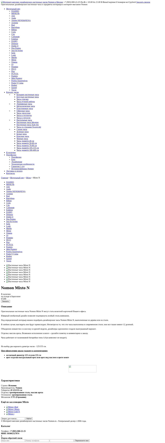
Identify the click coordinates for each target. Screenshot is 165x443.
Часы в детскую (23, 118)
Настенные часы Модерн (27, 122)
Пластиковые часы (24, 108)
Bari (13, 25)
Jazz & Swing (17, 50)
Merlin (14, 57)
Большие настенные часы (27, 94)
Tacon (13, 90)
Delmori (14, 43)
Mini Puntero (16, 78)
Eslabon (14, 39)
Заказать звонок (143, 2)
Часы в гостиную (24, 115)
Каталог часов (12, 92)
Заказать (5, 301)
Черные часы (22, 138)
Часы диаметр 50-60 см (26, 143)
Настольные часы (24, 120)
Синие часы (21, 129)
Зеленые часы (22, 132)
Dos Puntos (16, 48)
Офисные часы (23, 111)
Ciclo (13, 32)
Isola (13, 53)
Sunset (14, 88)
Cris (13, 34)
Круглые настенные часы (27, 97)
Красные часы (22, 136)
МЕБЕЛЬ (15, 13)
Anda (13, 18)
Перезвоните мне (82, 441)
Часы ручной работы (25, 101)
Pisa (13, 71)
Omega (14, 62)
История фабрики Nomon (22, 169)
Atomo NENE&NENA (21, 20)
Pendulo (14, 67)
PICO (13, 69)
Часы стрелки (22, 99)
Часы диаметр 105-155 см (27, 148)
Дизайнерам (16, 162)
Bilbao (14, 30)
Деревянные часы (24, 104)
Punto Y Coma (17, 83)
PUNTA (14, 74)
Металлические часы (25, 106)
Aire (13, 16)
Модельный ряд (13, 9)
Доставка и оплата (14, 171)
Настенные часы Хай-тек (27, 125)
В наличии (11, 152)
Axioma (14, 23)
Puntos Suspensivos (19, 81)
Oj (12, 64)
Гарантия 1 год (17, 166)
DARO (14, 41)
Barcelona (15, 27)
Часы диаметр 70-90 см (26, 145)
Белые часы (21, 134)
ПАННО (15, 11)
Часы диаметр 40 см (25, 141)
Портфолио (11, 155)
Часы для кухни (23, 113)
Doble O (14, 46)
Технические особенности (22, 164)
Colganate (15, 37)
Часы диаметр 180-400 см (27, 150)
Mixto (13, 60)
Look (13, 55)
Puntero (14, 76)
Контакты (10, 173)
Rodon (14, 85)
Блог (13, 159)
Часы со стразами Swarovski (28, 127)
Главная (4, 178)
